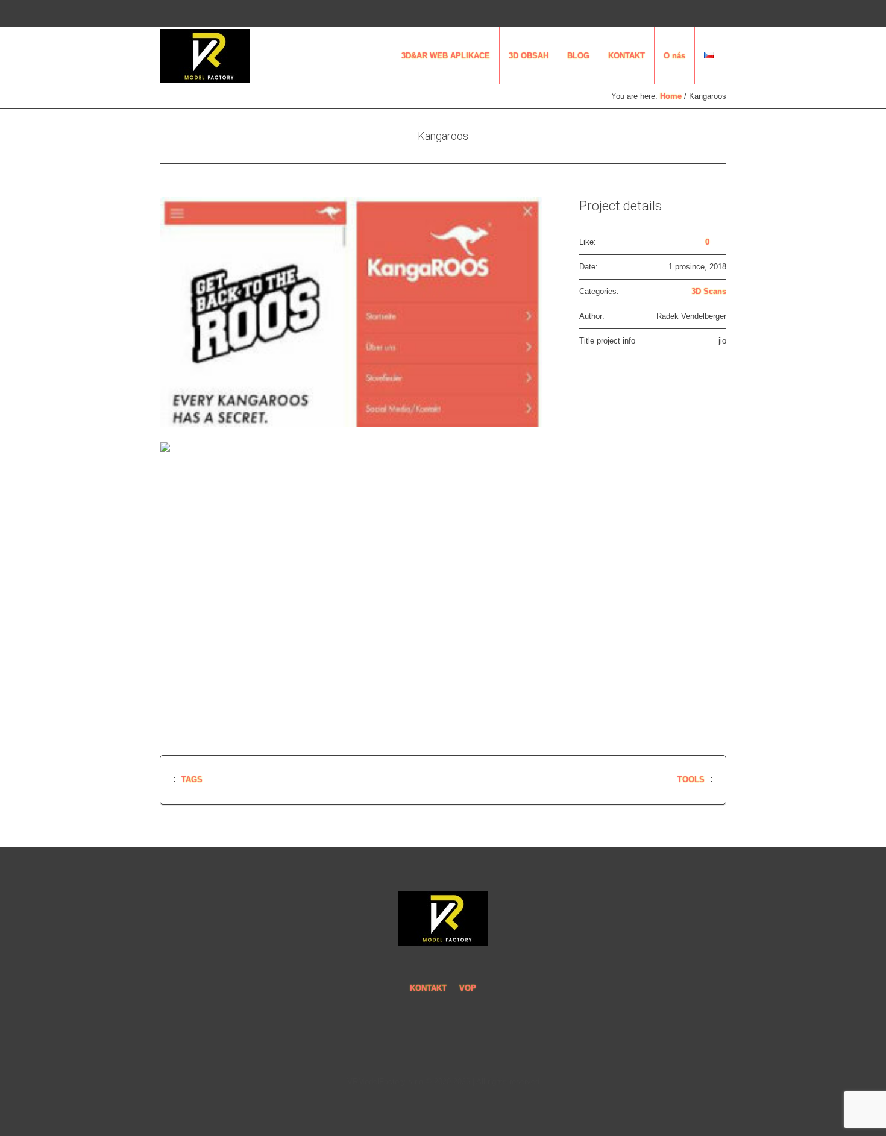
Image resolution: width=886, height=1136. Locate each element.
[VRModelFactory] (443, 918)
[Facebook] (704, 14)
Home (671, 96)
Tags (192, 779)
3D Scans (708, 291)
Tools (691, 779)
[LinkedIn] (671, 14)
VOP (467, 988)
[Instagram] (720, 14)
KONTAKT (428, 988)
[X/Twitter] (688, 14)
